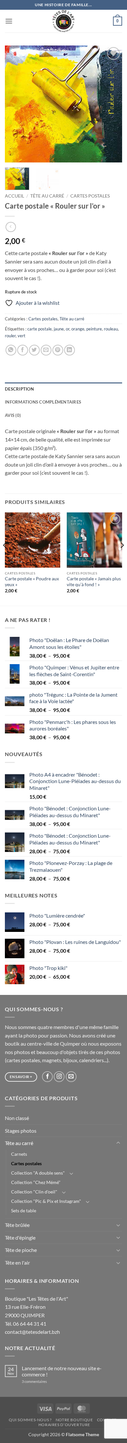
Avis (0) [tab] (13, 415)
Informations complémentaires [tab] (43, 402)
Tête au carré (47, 196)
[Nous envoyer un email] (71, 1076)
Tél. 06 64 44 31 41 (25, 1324)
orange (77, 328)
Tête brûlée (17, 1225)
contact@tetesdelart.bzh (32, 1332)
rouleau (111, 328)
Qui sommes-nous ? (30, 1419)
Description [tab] (19, 389)
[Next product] (11, 227)
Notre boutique (74, 1419)
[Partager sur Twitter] (34, 350)
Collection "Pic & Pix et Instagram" (46, 1201)
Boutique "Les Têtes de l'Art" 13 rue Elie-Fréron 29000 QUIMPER (36, 1306)
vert (21, 335)
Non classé (17, 1118)
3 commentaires (43, 1381)
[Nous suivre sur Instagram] (59, 1076)
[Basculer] (118, 1143)
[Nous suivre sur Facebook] (47, 1076)
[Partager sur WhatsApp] (11, 350)
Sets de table (23, 1210)
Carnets (19, 1154)
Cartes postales (90, 196)
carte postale (39, 328)
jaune (59, 328)
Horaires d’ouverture (64, 1424)
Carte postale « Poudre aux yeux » (32, 581)
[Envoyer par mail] (46, 350)
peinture (94, 328)
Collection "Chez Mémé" (36, 1182)
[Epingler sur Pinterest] (57, 350)
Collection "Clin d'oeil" (34, 1191)
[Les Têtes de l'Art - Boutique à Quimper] (64, 21)
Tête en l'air (17, 1262)
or (67, 328)
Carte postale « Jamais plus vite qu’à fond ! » (94, 581)
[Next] (112, 104)
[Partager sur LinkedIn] (69, 350)
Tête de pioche (21, 1250)
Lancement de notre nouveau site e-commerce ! (62, 1371)
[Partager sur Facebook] (22, 350)
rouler (10, 335)
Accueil (14, 196)
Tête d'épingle (20, 1237)
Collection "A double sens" (38, 1173)
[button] (9, 21)
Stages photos (20, 1130)
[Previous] (15, 104)
